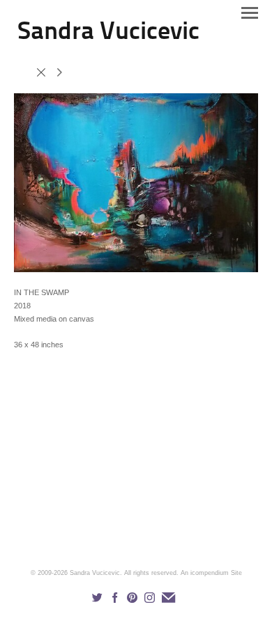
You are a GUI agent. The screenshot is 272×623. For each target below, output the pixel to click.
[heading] (108, 36)
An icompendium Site (211, 572)
